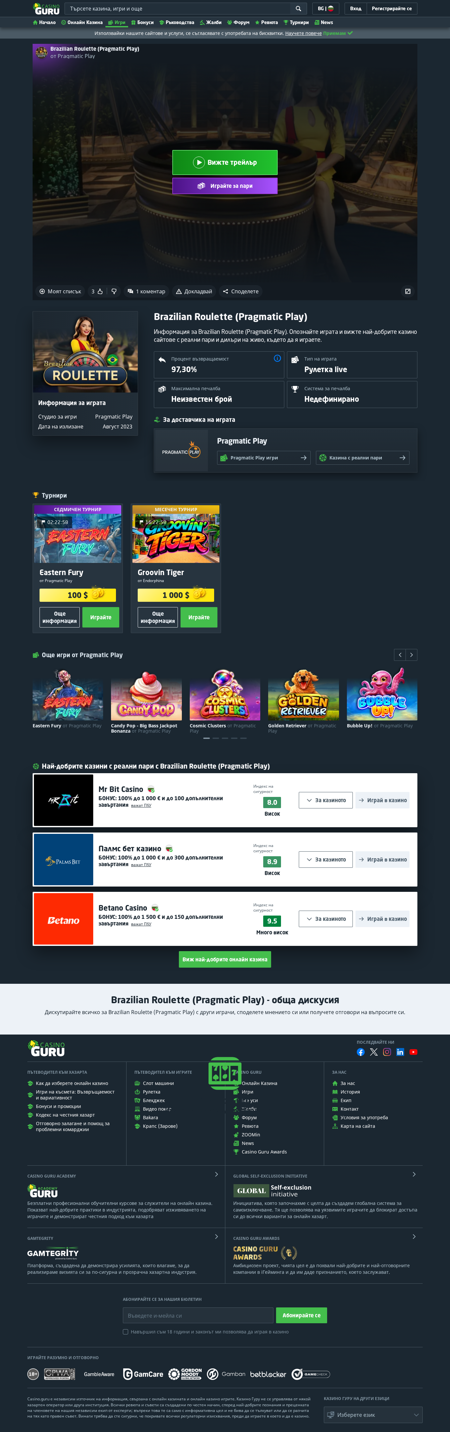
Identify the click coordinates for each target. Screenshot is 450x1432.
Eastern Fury (67, 725)
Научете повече (303, 33)
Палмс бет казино (130, 848)
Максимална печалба (195, 388)
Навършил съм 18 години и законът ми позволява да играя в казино (210, 1332)
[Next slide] (411, 655)
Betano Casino (123, 908)
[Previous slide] (400, 655)
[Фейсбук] (361, 1052)
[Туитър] (374, 1052)
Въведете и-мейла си (148, 1310)
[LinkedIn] (400, 1052)
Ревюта (269, 22)
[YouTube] (413, 1052)
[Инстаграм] (387, 1052)
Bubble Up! (380, 725)
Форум (241, 22)
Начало (47, 22)
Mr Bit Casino (121, 789)
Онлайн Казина (85, 22)
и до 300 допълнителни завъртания (160, 861)
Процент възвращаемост (200, 359)
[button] (241, 291)
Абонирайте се (302, 1315)
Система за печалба (327, 388)
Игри (120, 22)
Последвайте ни (375, 1042)
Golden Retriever (302, 728)
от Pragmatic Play (72, 56)
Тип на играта (320, 359)
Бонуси (145, 22)
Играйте (100, 617)
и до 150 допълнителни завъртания (160, 920)
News (327, 22)
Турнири (299, 22)
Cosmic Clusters (223, 728)
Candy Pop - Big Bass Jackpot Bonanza (144, 728)
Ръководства (180, 22)
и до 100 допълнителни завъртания (160, 801)
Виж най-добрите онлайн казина (225, 959)
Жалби (214, 22)
